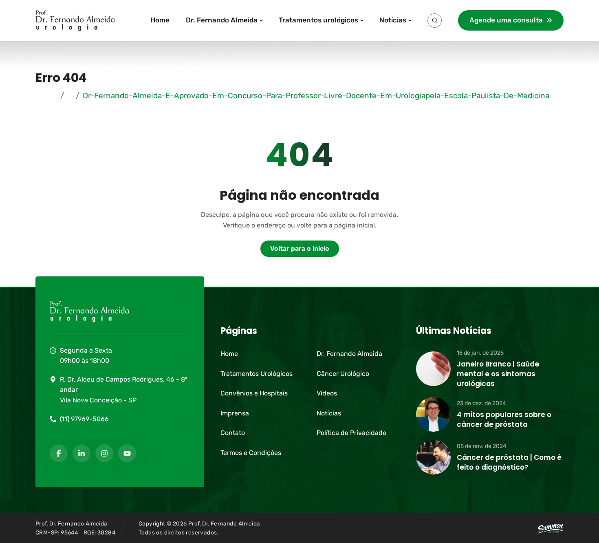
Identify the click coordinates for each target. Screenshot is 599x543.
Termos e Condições (250, 453)
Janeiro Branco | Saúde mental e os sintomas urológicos (498, 373)
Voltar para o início (299, 248)
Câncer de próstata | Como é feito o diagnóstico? (509, 462)
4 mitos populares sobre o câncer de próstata (504, 419)
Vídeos (327, 393)
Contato (232, 433)
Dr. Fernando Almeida (222, 20)
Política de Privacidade (351, 433)
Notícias (392, 20)
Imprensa (234, 413)
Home (160, 20)
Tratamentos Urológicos (256, 373)
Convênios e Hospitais (254, 393)
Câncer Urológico (343, 373)
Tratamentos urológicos (318, 20)
